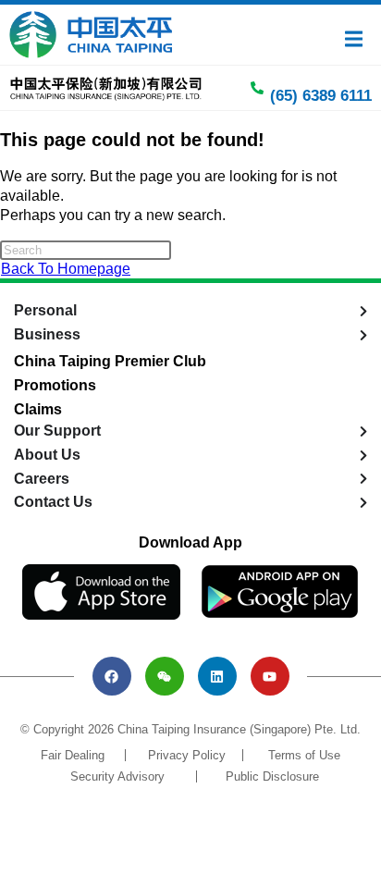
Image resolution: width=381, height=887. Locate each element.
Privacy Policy (187, 755)
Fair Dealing (72, 755)
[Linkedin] (217, 676)
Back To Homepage (65, 269)
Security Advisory (117, 776)
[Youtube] (270, 676)
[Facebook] (111, 676)
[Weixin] (164, 676)
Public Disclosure (272, 776)
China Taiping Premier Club (110, 361)
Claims (38, 409)
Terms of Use (304, 755)
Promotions (55, 385)
